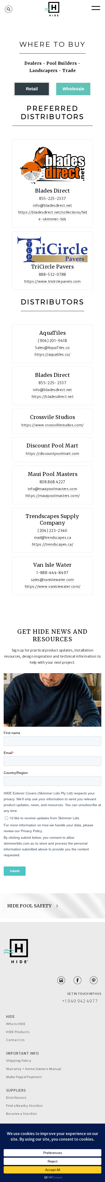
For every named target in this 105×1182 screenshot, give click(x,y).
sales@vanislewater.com (52, 579)
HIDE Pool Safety (30, 906)
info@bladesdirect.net (52, 205)
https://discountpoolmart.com (52, 453)
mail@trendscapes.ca (52, 537)
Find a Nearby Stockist (24, 1106)
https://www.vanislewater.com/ (53, 586)
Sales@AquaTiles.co (52, 347)
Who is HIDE (15, 1024)
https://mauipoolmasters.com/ (52, 495)
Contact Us (15, 1040)
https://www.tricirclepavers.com (52, 281)
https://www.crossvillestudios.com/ (52, 425)
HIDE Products (18, 1032)
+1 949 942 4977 (80, 1001)
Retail (32, 88)
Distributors (16, 1098)
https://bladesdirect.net (53, 396)
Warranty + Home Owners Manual (33, 1069)
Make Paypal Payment (24, 1077)
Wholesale (73, 88)
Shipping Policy (18, 1061)
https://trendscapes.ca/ (52, 544)
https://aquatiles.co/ (52, 354)
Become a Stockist (21, 1114)
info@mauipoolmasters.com (52, 489)
